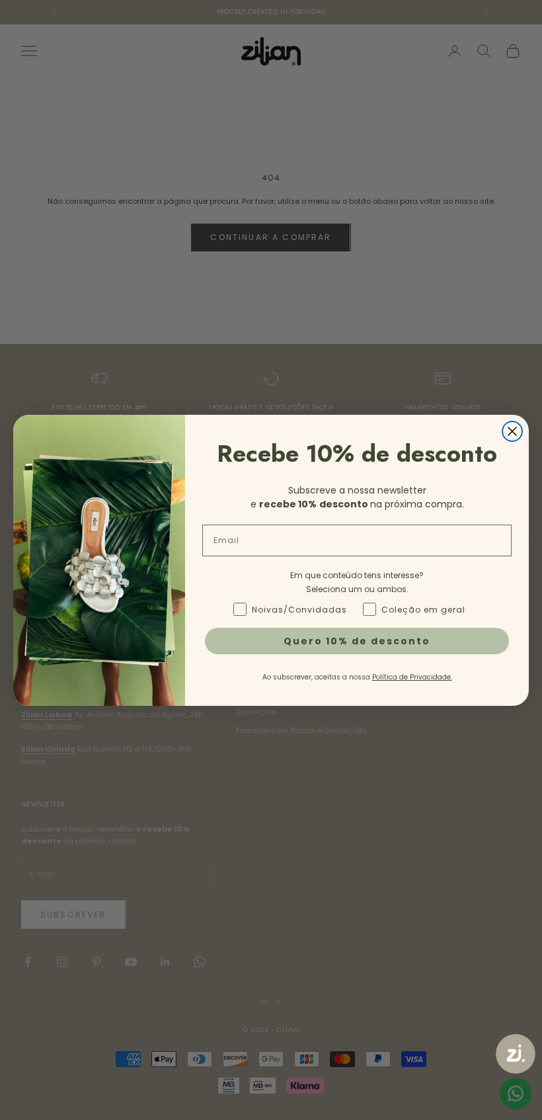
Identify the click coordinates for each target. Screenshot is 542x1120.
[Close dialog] (512, 431)
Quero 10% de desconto (357, 641)
